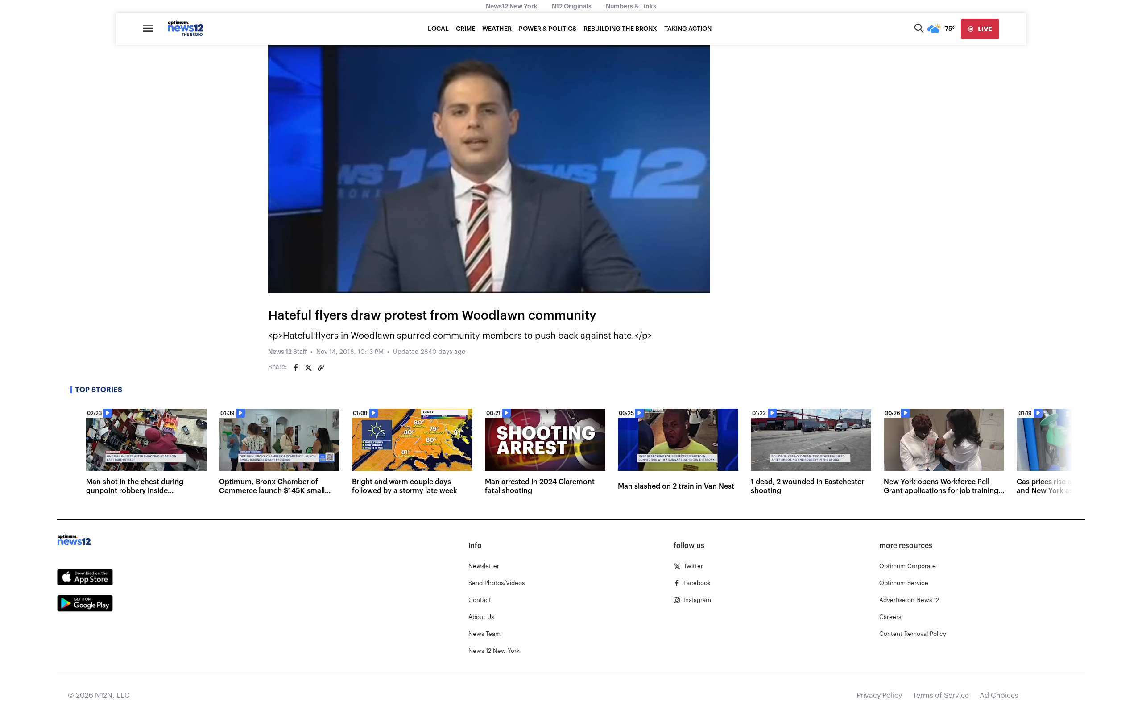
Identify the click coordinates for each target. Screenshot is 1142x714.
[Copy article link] (320, 367)
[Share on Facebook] (295, 367)
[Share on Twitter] (308, 367)
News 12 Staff (287, 352)
